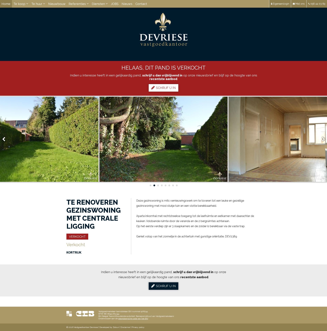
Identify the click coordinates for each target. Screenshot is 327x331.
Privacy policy (138, 327)
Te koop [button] (19, 4)
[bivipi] (69, 313)
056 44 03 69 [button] (317, 3)
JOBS (115, 4)
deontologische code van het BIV (133, 318)
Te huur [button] (37, 4)
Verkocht (77, 236)
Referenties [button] (78, 4)
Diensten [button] (99, 4)
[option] (163, 139)
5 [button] (165, 185)
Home (6, 4)
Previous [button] (5, 139)
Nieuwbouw (57, 4)
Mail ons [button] (300, 3)
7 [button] (172, 185)
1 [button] (150, 185)
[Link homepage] (163, 30)
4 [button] (161, 185)
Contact (141, 4)
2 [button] (154, 185)
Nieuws (127, 4)
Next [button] (322, 139)
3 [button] (157, 185)
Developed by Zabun (109, 327)
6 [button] (169, 185)
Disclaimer (125, 327)
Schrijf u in (166, 88)
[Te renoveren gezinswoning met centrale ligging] (163, 139)
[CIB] (85, 313)
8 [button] (176, 185)
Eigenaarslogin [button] (280, 3)
